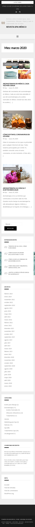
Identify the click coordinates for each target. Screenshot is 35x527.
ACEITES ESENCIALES (6, 522)
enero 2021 (8, 354)
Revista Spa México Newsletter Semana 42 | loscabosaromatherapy (17, 452)
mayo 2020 (7, 377)
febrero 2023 (8, 294)
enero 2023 (8, 297)
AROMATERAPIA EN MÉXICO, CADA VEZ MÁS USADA (16, 84)
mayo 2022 (7, 314)
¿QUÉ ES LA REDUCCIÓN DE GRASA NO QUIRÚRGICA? (18, 273)
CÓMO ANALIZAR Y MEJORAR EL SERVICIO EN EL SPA (18, 266)
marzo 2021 (8, 349)
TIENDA (7, 523)
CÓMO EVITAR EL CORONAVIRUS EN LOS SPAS (16, 135)
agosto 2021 (8, 340)
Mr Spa (5, 88)
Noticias (7, 115)
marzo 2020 (8, 383)
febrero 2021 (8, 351)
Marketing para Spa (10, 422)
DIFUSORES (15, 522)
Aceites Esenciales (10, 64)
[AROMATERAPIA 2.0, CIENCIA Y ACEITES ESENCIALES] (17, 173)
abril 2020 (7, 380)
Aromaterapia (8, 408)
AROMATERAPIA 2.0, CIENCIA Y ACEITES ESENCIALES (14, 189)
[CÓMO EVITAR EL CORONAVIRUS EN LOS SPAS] (17, 120)
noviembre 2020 (9, 360)
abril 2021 (7, 346)
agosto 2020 (8, 369)
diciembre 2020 (9, 357)
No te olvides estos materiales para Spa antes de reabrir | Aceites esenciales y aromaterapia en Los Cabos (16, 461)
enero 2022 (8, 325)
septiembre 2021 (9, 337)
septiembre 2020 (9, 366)
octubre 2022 (8, 302)
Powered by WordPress (8, 519)
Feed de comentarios (11, 491)
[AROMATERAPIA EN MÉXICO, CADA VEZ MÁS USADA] (17, 69)
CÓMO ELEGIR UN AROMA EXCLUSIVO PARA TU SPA (16, 253)
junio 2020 (7, 374)
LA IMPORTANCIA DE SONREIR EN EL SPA (17, 454)
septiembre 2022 (9, 305)
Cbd (5, 419)
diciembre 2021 (9, 328)
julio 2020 (7, 372)
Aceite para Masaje (10, 405)
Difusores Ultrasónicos (13, 413)
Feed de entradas (9, 488)
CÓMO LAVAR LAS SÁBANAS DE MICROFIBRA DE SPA (17, 260)
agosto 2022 (8, 308)
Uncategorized (9, 433)
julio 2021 (7, 343)
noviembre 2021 (9, 331)
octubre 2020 (8, 363)
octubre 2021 (8, 334)
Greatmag (23, 519)
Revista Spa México (16, 27)
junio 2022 (7, 311)
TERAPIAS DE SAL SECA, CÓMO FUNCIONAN (17, 247)
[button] (16, 11)
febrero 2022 (8, 322)
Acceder (6, 485)
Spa (5, 428)
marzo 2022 (8, 320)
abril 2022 (7, 317)
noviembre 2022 (9, 299)
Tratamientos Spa (10, 431)
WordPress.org (9, 493)
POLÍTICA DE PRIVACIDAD (16, 523)
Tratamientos (10, 416)
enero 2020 (8, 386)
